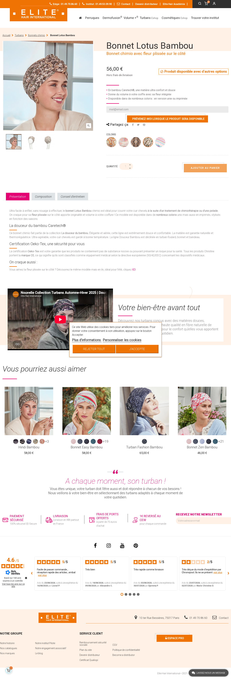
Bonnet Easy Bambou (86, 447)
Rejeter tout (94, 349)
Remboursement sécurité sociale (92, 643)
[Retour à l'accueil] (38, 13)
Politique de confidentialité (126, 650)
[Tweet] (138, 124)
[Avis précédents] (31, 573)
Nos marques (7, 653)
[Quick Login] (213, 4)
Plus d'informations (87, 340)
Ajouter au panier (205, 168)
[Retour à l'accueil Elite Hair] (58, 617)
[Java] (22, 441)
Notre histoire (7, 643)
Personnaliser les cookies (122, 340)
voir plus (42, 575)
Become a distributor (123, 655)
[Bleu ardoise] (80, 441)
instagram (108, 545)
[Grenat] (99, 441)
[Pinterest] (144, 124)
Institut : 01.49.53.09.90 (98, 4)
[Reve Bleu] (202, 441)
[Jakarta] (28, 441)
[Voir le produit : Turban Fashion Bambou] (144, 411)
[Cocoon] (73, 441)
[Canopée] (111, 143)
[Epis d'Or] (136, 143)
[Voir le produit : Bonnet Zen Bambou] (202, 411)
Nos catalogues (8, 648)
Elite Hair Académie (174, 4)
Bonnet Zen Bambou (202, 447)
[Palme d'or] (35, 441)
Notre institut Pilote (45, 643)
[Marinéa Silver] (144, 441)
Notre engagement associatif (50, 648)
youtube (122, 545)
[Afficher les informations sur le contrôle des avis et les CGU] (26, 578)
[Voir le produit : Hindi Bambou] (29, 411)
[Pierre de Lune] (124, 143)
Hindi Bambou (28, 447)
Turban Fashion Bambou (144, 447)
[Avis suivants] (228, 573)
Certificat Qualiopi (88, 660)
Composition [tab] (43, 196)
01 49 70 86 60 (198, 618)
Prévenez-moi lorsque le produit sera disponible (168, 118)
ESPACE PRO (175, 638)
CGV (114, 645)
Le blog (39, 653)
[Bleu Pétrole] (93, 441)
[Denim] (86, 441)
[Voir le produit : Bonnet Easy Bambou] (86, 411)
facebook (95, 545)
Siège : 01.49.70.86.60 (65, 4)
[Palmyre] (42, 441)
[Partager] (133, 124)
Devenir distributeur (146, 4)
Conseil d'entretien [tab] (73, 196)
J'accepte (137, 349)
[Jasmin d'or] (148, 143)
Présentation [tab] (17, 196)
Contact (125, 4)
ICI (134, 269)
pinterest (135, 545)
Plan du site (85, 650)
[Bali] (15, 441)
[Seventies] (160, 143)
